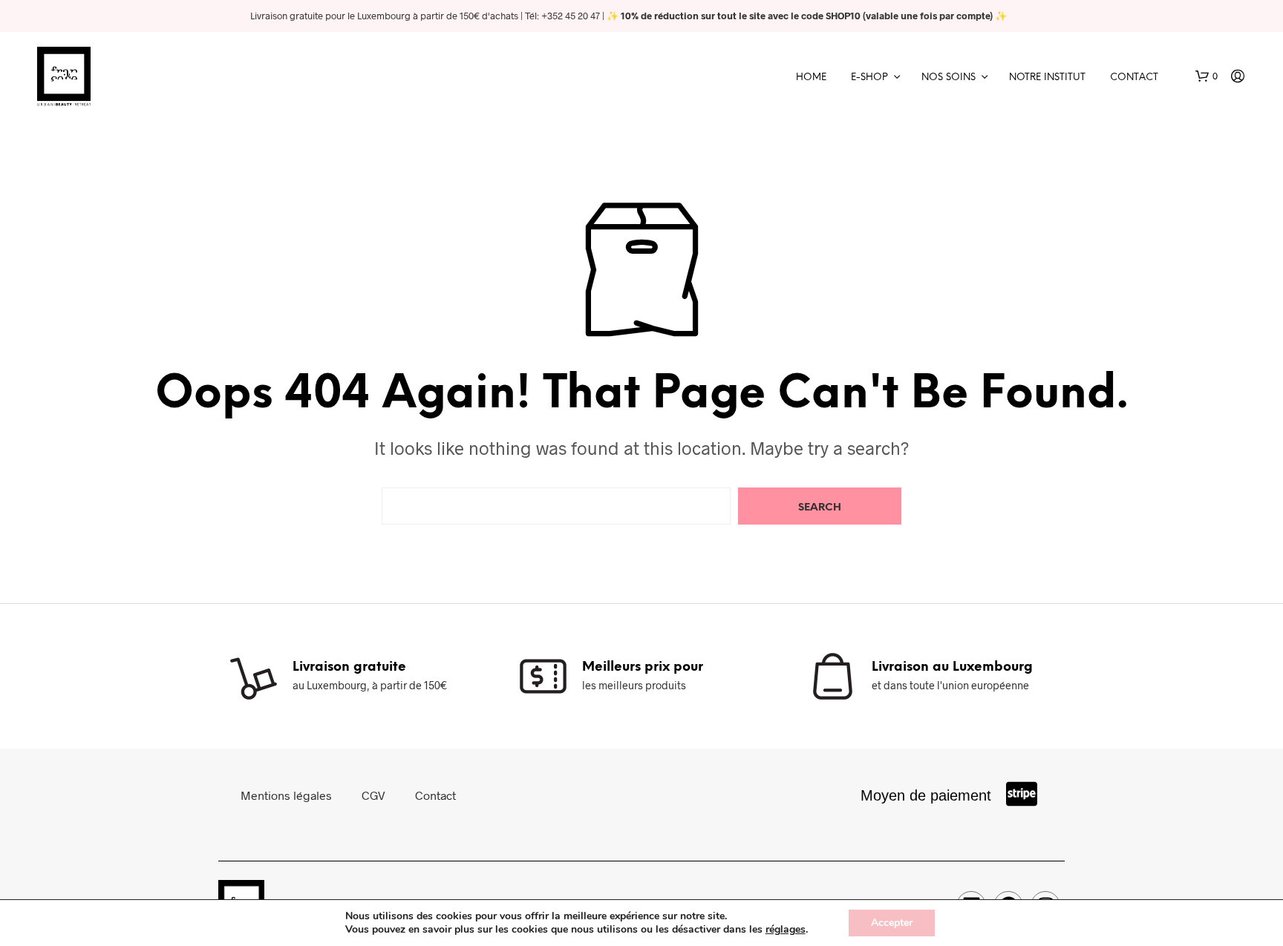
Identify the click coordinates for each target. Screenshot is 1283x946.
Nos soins (948, 77)
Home (811, 77)
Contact (1134, 77)
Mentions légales (286, 795)
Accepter (892, 923)
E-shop (869, 77)
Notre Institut (1047, 77)
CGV (373, 795)
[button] (1206, 76)
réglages (785, 929)
